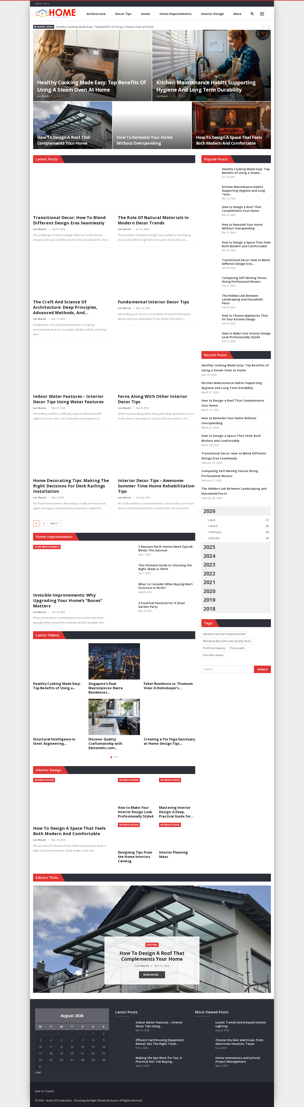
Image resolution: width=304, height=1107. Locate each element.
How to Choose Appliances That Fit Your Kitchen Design (245, 317)
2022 (209, 573)
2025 (209, 546)
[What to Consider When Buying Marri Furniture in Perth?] (127, 589)
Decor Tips (123, 14)
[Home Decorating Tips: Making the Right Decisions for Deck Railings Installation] (71, 452)
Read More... (152, 974)
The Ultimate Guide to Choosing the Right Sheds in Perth (165, 567)
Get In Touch (42, 3)
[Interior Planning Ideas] (177, 835)
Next (54, 523)
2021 (209, 582)
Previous (35, 936)
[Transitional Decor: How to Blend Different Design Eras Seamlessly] (71, 189)
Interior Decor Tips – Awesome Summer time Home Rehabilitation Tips (156, 486)
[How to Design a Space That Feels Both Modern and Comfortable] (231, 125)
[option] (114, 698)
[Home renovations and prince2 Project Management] (204, 1062)
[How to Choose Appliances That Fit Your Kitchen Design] (210, 320)
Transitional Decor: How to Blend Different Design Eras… (246, 262)
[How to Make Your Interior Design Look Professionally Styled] (136, 790)
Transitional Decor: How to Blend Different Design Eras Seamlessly (69, 220)
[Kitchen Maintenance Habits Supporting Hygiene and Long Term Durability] (211, 65)
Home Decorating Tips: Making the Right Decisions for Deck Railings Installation (71, 486)
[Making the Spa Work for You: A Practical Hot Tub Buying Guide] (124, 1062)
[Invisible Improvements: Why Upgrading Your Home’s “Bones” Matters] (71, 567)
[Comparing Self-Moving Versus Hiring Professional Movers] (210, 282)
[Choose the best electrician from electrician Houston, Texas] (204, 1044)
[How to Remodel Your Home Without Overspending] (152, 125)
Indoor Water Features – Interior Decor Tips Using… (159, 1024)
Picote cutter (237, 648)
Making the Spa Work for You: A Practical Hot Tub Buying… (159, 1059)
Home (145, 14)
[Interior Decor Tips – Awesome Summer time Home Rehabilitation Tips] (156, 452)
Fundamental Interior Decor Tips (153, 302)
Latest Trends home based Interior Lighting (240, 1024)
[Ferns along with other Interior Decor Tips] (156, 368)
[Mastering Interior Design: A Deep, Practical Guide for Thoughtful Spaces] (177, 790)
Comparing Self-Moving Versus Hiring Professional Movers (244, 279)
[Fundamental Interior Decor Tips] (156, 274)
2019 (209, 599)
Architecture (96, 14)
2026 (209, 510)
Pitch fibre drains (213, 655)
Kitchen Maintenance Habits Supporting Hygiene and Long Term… (243, 190)
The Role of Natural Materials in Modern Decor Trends (153, 220)
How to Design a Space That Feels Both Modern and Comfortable (229, 140)
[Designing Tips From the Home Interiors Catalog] (136, 835)
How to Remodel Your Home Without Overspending (144, 140)
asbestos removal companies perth (224, 634)
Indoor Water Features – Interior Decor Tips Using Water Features (68, 399)
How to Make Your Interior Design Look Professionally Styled (246, 335)
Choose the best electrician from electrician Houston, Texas (239, 1042)
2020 (209, 591)
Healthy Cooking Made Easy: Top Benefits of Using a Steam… (246, 171)
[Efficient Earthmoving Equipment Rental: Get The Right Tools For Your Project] (124, 1044)
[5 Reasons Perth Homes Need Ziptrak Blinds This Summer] (127, 551)
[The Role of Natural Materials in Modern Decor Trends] (156, 189)
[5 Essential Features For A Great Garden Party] (127, 607)
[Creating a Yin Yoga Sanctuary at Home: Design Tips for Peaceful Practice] (169, 717)
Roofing (152, 944)
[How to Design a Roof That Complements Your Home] (73, 125)
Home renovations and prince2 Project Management (237, 1059)
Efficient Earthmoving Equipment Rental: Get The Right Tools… (160, 1042)
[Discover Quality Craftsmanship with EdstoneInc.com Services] (114, 717)
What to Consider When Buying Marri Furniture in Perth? (165, 586)
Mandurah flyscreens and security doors (227, 641)
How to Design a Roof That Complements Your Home (63, 140)
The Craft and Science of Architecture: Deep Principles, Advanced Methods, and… (65, 307)
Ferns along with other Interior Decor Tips (152, 399)
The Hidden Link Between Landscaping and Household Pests (242, 299)
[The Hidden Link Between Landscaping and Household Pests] (210, 300)
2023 (209, 564)
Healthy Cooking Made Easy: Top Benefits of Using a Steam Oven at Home (105, 27)
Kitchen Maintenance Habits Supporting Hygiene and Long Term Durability (206, 86)
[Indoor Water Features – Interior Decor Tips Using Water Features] (71, 368)
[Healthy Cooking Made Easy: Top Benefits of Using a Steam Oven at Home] (92, 65)
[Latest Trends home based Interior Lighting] (204, 1027)
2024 (209, 555)
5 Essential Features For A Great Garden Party (161, 605)
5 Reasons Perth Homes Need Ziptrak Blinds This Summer (165, 548)
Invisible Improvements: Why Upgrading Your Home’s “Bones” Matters (67, 600)
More (237, 14)
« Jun (38, 1072)
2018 (209, 608)
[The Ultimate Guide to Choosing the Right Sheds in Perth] (127, 570)
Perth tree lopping (214, 648)
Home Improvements (176, 14)
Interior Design (212, 14)
